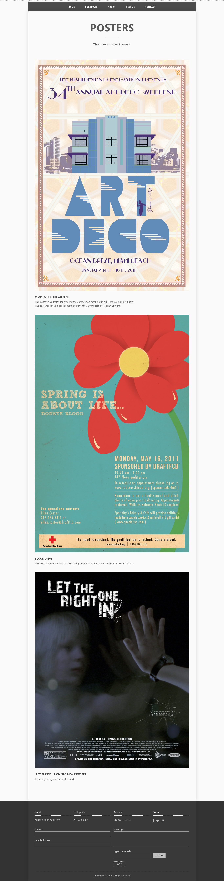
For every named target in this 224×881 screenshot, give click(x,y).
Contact (150, 7)
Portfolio (91, 7)
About (112, 7)
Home (71, 7)
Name (39, 829)
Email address (43, 840)
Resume (130, 7)
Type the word (122, 851)
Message (119, 829)
